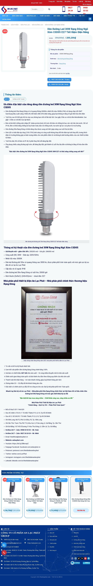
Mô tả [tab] (7, 99)
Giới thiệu (59, 1)
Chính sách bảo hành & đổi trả (82, 554)
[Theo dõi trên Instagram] (75, 558)
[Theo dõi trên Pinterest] (85, 558)
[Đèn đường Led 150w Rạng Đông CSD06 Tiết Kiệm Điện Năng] (12, 486)
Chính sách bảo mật (79, 550)
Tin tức (74, 1)
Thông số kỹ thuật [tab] (18, 99)
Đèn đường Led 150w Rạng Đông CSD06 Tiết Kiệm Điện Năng (12, 501)
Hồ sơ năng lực (87, 4)
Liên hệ (81, 1)
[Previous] (1, 498)
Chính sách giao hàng (79, 547)
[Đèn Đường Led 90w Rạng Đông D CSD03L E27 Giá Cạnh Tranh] (58, 486)
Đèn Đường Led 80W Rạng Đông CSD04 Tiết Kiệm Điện (35, 501)
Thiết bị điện (53, 543)
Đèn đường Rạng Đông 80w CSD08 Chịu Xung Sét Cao (81, 500)
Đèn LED (5, 16)
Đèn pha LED (25, 25)
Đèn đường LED (37, 25)
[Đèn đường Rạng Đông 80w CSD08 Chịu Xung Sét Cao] (81, 486)
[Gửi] (49, 9)
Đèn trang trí (53, 550)
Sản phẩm (67, 1)
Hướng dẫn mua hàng (79, 540)
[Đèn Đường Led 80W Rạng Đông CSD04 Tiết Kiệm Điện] (35, 486)
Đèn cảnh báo (17, 16)
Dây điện (52, 547)
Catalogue (6, 19)
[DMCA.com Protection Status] (86, 563)
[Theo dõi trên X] (82, 558)
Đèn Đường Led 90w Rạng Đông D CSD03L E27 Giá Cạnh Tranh (58, 501)
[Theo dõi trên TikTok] (78, 558)
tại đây (67, 73)
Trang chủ (51, 1)
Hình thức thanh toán (79, 543)
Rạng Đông (62, 63)
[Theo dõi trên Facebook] (72, 558)
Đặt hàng (88, 1)
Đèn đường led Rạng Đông (54, 25)
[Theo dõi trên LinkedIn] (88, 558)
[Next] (91, 498)
